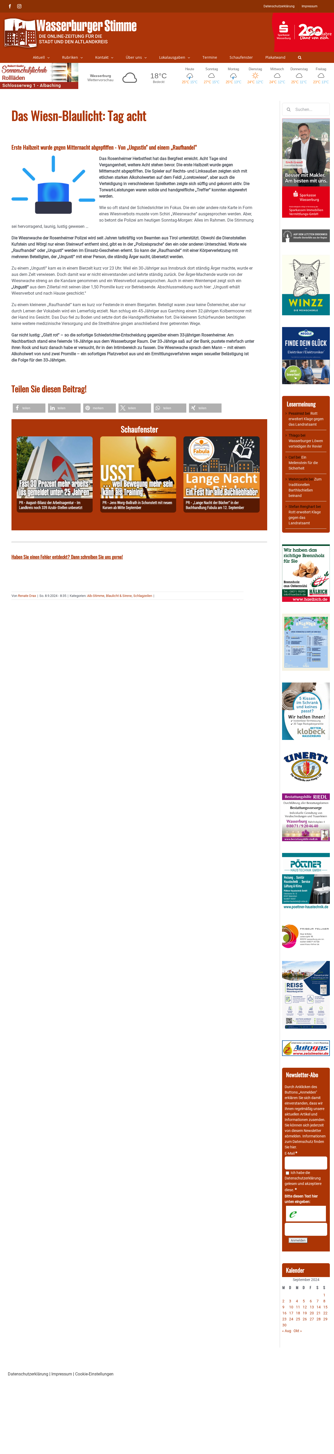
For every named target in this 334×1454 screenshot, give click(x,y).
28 (319, 1319)
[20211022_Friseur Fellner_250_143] (306, 925)
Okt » (298, 1331)
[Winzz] (306, 256)
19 (305, 1313)
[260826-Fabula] (221, 439)
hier (293, 1147)
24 (291, 1319)
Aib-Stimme (95, 596)
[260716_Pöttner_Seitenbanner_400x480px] (306, 855)
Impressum (61, 1374)
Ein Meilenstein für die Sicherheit (303, 462)
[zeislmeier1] (306, 1043)
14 (319, 1307)
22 (325, 1313)
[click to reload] (306, 1213)
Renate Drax (27, 596)
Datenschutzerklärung (303, 1178)
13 (312, 1307)
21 (319, 1313)
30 (284, 1325)
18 (298, 1313)
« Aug (286, 1331)
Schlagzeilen (142, 596)
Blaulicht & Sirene (119, 596)
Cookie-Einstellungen (94, 1374)
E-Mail (291, 1153)
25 (298, 1319)
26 (305, 1319)
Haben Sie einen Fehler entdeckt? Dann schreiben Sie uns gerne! (67, 556)
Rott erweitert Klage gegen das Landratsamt (306, 418)
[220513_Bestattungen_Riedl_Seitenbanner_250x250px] (306, 796)
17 (291, 1313)
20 (312, 1313)
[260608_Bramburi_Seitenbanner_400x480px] (306, 616)
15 (325, 1307)
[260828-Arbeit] (55, 439)
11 (298, 1307)
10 (291, 1307)
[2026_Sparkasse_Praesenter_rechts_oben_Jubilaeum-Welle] (303, 15)
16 (284, 1313)
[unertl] (306, 754)
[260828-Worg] (138, 439)
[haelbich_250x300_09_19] (306, 547)
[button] (300, 57)
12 (305, 1307)
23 (284, 1319)
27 (312, 1319)
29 (325, 1319)
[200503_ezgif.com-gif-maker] (306, 685)
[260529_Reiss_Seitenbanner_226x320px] (306, 964)
